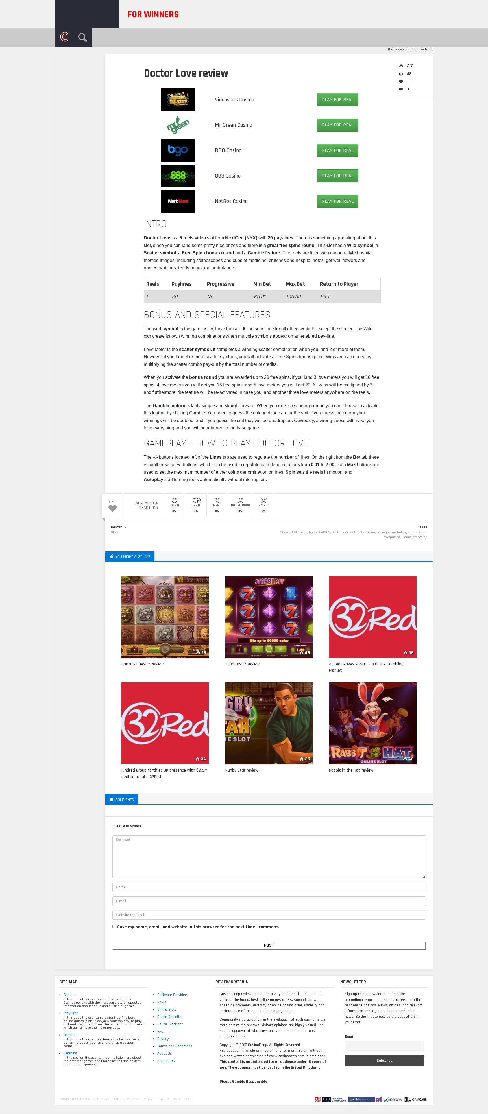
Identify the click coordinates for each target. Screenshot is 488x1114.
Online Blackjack (170, 1024)
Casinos (70, 994)
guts (353, 532)
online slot (418, 532)
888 (294, 532)
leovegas (383, 532)
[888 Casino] (178, 175)
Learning (70, 1053)
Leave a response (160, 799)
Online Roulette (169, 1016)
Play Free (71, 1013)
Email (349, 1036)
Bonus (69, 1034)
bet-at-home (308, 532)
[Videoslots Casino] (178, 99)
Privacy (163, 1038)
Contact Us (166, 1060)
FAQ (160, 1031)
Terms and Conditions (174, 1046)
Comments (93, 88)
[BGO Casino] (178, 150)
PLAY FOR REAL (338, 99)
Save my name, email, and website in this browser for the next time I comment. (198, 927)
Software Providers (172, 994)
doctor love (340, 532)
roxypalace (392, 537)
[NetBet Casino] (178, 201)
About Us (164, 1053)
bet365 (324, 532)
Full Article (91, 81)
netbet (397, 532)
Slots (114, 532)
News (161, 1002)
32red (284, 532)
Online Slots (167, 1009)
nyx (406, 532)
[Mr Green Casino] (178, 124)
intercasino (366, 532)
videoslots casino (414, 537)
